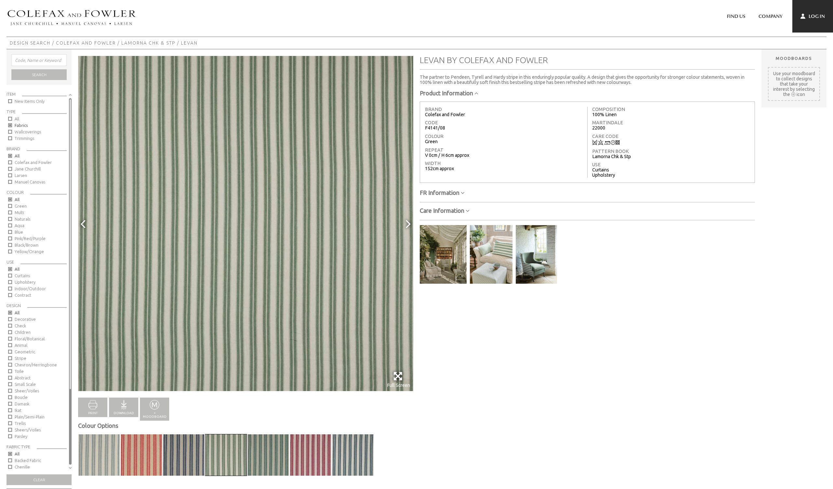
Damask (22, 403)
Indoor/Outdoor (30, 288)
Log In (816, 16)
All (17, 118)
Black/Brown (26, 245)
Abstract (23, 377)
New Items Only (30, 101)
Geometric (25, 351)
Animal (21, 345)
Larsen (21, 175)
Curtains (22, 275)
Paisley (21, 436)
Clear (39, 480)
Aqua (19, 225)
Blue (19, 232)
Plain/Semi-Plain (30, 416)
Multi (19, 212)
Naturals (22, 219)
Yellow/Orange (29, 251)
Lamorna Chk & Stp (148, 43)
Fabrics (21, 125)
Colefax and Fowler (86, 43)
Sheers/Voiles (28, 430)
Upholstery (25, 282)
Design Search (30, 43)
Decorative (25, 319)
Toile (19, 371)
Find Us (736, 16)
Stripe (20, 358)
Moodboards (794, 58)
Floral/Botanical (30, 338)
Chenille (22, 467)
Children (23, 332)
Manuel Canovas (30, 182)
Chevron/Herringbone (36, 364)
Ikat (18, 410)
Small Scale (25, 384)
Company (770, 16)
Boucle (21, 397)
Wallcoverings (28, 131)
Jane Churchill (28, 169)
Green (21, 206)
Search (39, 75)
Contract (23, 295)
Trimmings (24, 138)
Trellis (20, 423)
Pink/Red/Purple (30, 238)
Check (20, 325)
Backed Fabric (28, 460)
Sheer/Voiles (27, 390)
